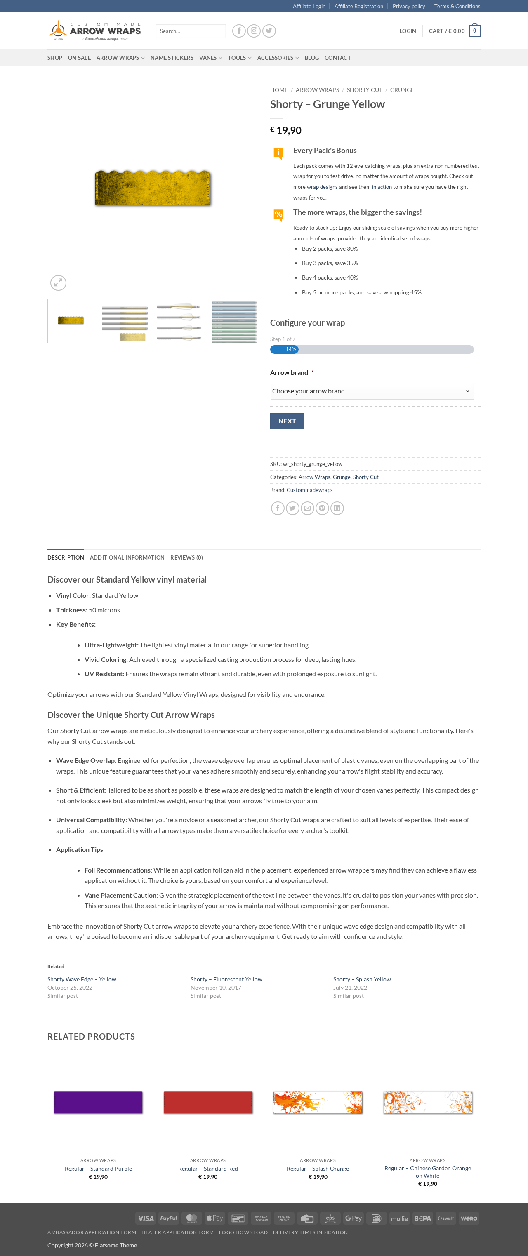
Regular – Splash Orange (318, 1168)
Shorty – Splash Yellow (362, 979)
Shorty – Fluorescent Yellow (226, 979)
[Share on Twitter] (292, 508)
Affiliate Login (309, 6)
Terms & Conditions (457, 6)
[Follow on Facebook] (239, 31)
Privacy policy (409, 6)
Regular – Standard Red (208, 1168)
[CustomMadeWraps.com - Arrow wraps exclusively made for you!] (95, 30)
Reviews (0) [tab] (186, 557)
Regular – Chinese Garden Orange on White (427, 1171)
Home (279, 90)
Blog (312, 57)
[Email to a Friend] (307, 508)
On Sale (79, 57)
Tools (237, 57)
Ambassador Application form (92, 1232)
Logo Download (243, 1232)
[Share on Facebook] (278, 508)
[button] (408, 31)
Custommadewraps (310, 490)
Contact (338, 57)
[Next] (243, 188)
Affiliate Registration (359, 6)
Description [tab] (65, 557)
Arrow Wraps (317, 90)
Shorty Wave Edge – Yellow (81, 979)
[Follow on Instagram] (254, 31)
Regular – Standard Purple (98, 1168)
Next (287, 421)
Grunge (402, 90)
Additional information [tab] (127, 557)
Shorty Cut (364, 90)
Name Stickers (172, 57)
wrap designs (322, 186)
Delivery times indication (310, 1232)
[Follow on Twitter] (269, 31)
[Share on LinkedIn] (337, 508)
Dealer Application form (177, 1232)
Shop (54, 57)
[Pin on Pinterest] (322, 508)
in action (382, 186)
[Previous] (61, 188)
